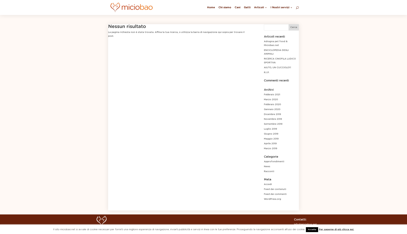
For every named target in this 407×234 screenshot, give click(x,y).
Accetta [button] (312, 230)
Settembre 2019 (273, 124)
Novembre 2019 (273, 119)
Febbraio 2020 (272, 104)
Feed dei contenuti (275, 189)
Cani (237, 7)
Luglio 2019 (270, 129)
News (267, 166)
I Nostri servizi (280, 7)
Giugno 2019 (271, 134)
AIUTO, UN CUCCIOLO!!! (277, 67)
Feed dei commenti (275, 194)
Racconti (269, 171)
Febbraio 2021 (272, 95)
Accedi (268, 184)
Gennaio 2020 (272, 109)
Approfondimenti (274, 162)
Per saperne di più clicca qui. (336, 229)
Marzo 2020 (271, 99)
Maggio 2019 (271, 139)
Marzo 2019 (270, 148)
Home (211, 7)
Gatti (247, 7)
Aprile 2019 (270, 144)
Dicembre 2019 (272, 114)
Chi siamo (224, 7)
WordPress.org (272, 199)
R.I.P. (266, 72)
